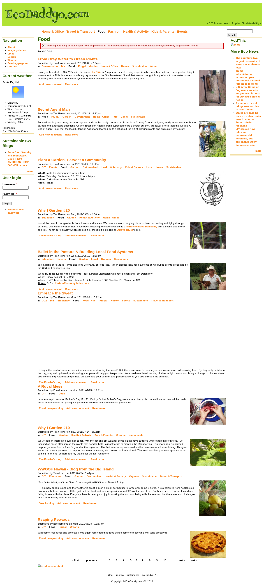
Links (11, 53)
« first (75, 560)
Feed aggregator (18, 63)
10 (164, 560)
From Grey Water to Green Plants (68, 59)
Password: (10, 193)
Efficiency (63, 300)
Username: (10, 184)
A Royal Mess (50, 386)
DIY (63, 66)
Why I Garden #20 (54, 210)
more (30, 171)
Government (82, 116)
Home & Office (52, 31)
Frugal (82, 66)
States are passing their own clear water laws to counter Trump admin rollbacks (248, 119)
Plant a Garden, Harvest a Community (72, 160)
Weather (13, 60)
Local (124, 116)
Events (53, 167)
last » (194, 560)
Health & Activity (111, 167)
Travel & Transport (162, 300)
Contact (12, 66)
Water (153, 66)
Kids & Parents (134, 167)
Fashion (114, 31)
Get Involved (90, 167)
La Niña (96, 72)
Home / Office (109, 66)
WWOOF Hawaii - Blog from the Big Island (76, 469)
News (159, 167)
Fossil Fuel (89, 300)
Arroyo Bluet (125, 229)
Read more (71, 84)
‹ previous (91, 560)
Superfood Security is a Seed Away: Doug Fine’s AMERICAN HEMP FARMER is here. (19, 159)
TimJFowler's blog (50, 235)
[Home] (47, 24)
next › (181, 560)
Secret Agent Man (54, 109)
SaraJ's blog (46, 503)
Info (115, 116)
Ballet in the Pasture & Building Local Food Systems (85, 252)
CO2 (44, 300)
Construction (50, 66)
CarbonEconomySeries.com (72, 283)
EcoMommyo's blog (51, 408)
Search (12, 56)
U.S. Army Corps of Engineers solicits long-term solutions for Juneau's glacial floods (248, 93)
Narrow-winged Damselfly (141, 226)
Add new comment (50, 84)
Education (48, 217)
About (11, 47)
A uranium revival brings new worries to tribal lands (247, 106)
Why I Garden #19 (54, 428)
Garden (93, 66)
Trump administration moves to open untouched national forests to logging (248, 77)
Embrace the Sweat (55, 293)
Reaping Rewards (54, 519)
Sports (126, 300)
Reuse (125, 66)
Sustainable (139, 66)
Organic (106, 259)
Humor (115, 300)
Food (71, 66)
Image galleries (17, 50)
